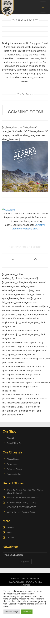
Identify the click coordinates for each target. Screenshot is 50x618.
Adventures (12, 464)
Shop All (10, 438)
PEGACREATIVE (30, 578)
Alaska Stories (13, 459)
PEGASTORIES (34, 581)
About (9, 532)
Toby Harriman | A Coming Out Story (21, 502)
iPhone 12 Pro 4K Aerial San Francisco (22, 497)
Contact (10, 537)
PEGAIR (15, 578)
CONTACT (25, 585)
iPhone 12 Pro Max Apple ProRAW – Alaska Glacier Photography (24, 491)
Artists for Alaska (14, 469)
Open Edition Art (14, 443)
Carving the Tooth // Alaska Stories (21, 511)
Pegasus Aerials (14, 474)
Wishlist (10, 527)
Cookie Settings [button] (11, 611)
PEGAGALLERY (16, 581)
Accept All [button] (27, 611)
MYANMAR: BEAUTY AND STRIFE (21, 507)
